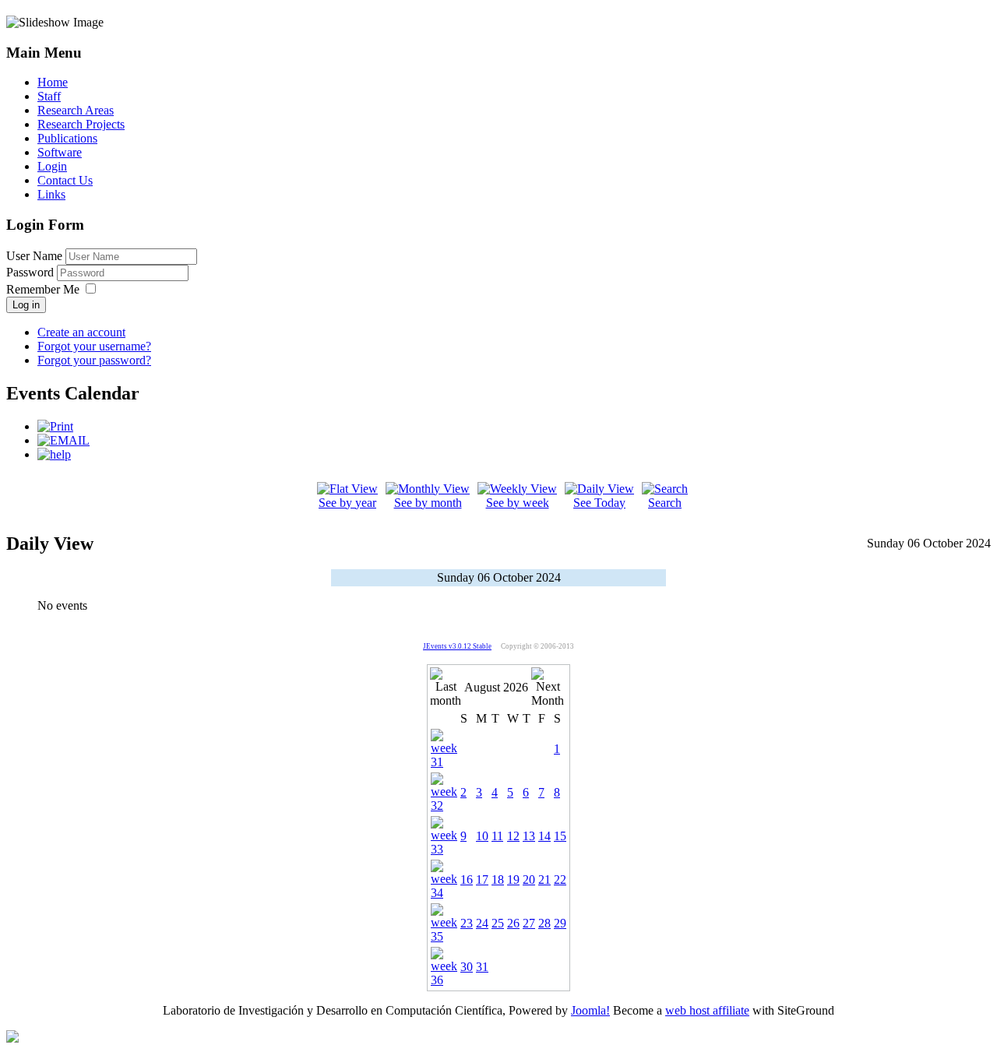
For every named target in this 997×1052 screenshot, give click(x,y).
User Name (34, 255)
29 (560, 923)
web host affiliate (707, 1010)
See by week (517, 502)
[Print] (55, 426)
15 (560, 836)
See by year (347, 502)
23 (466, 923)
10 (482, 836)
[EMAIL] (63, 440)
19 (513, 879)
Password (31, 272)
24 (482, 923)
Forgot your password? (94, 360)
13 (529, 836)
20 (529, 879)
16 (466, 879)
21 (544, 879)
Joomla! (590, 1010)
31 (482, 966)
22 (560, 879)
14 (544, 836)
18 (497, 879)
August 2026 (496, 687)
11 (497, 836)
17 (482, 879)
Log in (26, 305)
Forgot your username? (94, 346)
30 (466, 966)
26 (513, 923)
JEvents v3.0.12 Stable (457, 646)
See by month (428, 502)
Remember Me (42, 289)
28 (544, 923)
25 (497, 923)
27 (529, 923)
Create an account (81, 332)
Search (665, 502)
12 (513, 836)
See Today (599, 502)
